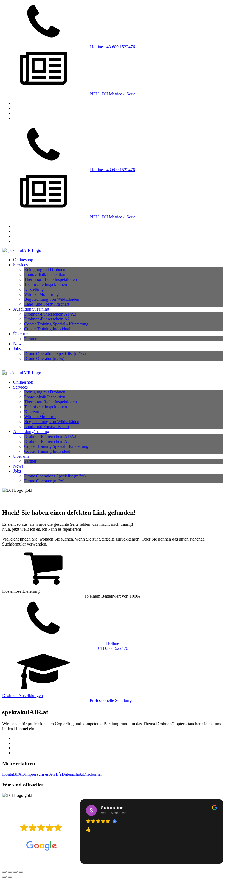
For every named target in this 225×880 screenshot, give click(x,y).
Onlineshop (23, 259)
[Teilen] (15, 872)
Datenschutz (72, 774)
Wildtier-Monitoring (41, 294)
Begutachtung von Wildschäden (51, 299)
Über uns (21, 333)
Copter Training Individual (47, 329)
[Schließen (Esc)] (21, 872)
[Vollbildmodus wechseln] (10, 872)
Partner (30, 338)
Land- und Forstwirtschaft (46, 304)
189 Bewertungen (56, 836)
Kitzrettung (34, 289)
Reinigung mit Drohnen (44, 269)
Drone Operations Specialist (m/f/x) (55, 353)
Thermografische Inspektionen (50, 279)
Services (20, 264)
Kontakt (9, 774)
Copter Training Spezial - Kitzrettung (56, 324)
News (18, 343)
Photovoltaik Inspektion (44, 274)
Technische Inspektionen (45, 284)
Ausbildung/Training (31, 309)
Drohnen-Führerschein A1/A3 (50, 314)
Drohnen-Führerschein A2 (47, 319)
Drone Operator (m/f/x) (44, 358)
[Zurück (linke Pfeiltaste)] (4, 877)
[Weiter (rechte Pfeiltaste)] (10, 877)
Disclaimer (92, 774)
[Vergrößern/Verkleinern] (4, 872)
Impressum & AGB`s (43, 774)
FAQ (20, 774)
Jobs (17, 348)
